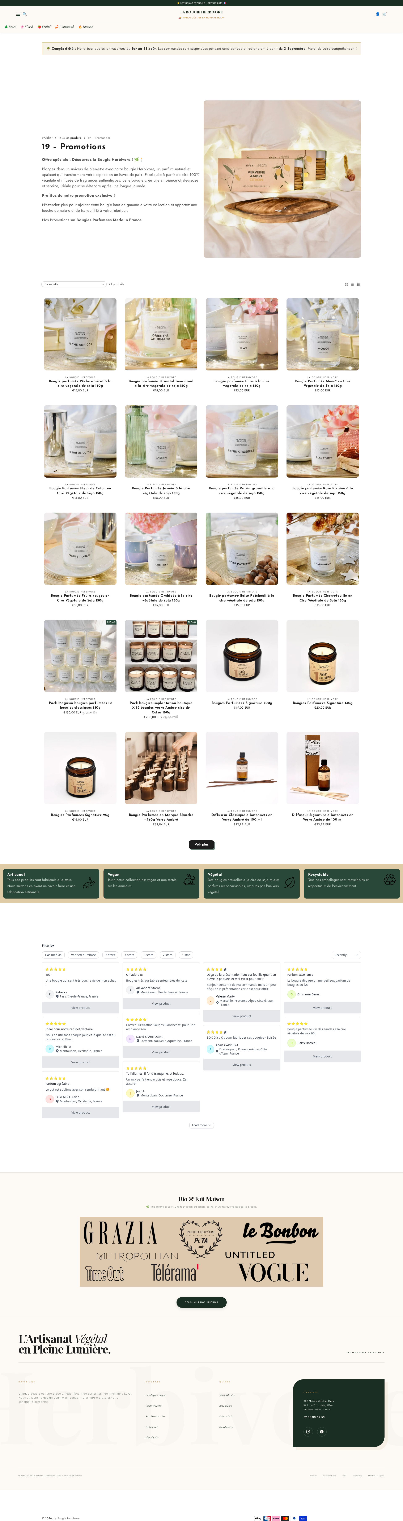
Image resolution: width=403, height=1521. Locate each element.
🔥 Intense (85, 27)
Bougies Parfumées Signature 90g (80, 815)
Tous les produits (70, 138)
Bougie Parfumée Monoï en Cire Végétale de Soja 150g (322, 384)
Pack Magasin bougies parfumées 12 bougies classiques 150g (80, 705)
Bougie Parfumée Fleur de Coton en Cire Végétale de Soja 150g (80, 491)
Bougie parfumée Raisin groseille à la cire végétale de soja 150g (242, 491)
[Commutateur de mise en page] (346, 285)
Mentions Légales (376, 1476)
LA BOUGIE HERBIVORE (201, 12)
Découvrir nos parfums (201, 1302)
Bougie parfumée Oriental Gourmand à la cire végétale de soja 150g (161, 384)
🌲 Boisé (10, 27)
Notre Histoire (227, 1395)
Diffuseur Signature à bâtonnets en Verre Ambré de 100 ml (322, 817)
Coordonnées (226, 1427)
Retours (313, 1476)
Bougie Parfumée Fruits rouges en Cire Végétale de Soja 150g (80, 598)
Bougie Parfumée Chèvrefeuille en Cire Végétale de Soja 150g (322, 598)
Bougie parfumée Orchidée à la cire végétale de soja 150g (161, 598)
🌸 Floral (26, 27)
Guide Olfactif (154, 1405)
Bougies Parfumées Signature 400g (242, 703)
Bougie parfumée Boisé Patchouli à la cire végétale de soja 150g (242, 598)
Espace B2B (225, 1416)
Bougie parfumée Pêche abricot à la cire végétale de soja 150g (80, 384)
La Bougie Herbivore (67, 1518)
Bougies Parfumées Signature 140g (323, 703)
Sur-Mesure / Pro (156, 1416)
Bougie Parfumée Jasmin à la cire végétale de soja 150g (161, 491)
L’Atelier (47, 138)
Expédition (357, 1476)
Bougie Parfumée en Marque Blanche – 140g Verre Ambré (161, 817)
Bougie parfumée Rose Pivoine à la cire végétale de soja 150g (322, 491)
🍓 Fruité (44, 27)
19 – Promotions (99, 138)
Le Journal (152, 1427)
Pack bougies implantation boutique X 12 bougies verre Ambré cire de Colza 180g (161, 707)
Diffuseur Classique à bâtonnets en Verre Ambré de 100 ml (241, 817)
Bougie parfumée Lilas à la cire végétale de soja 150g (242, 384)
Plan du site (152, 1437)
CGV (344, 1476)
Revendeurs (225, 1405)
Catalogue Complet (156, 1395)
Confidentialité (329, 1476)
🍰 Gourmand (64, 27)
